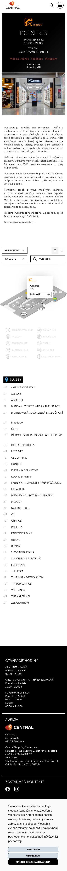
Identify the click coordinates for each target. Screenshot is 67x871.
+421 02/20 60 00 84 (33, 52)
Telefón (33, 48)
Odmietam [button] (33, 855)
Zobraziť (35, 294)
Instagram (51, 58)
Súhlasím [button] (33, 849)
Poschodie (34, 64)
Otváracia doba (33, 40)
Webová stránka (19, 58)
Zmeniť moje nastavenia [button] (33, 862)
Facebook (37, 58)
